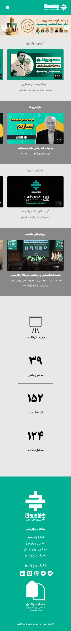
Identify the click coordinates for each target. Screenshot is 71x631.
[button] (38, 33)
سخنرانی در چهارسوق (35, 556)
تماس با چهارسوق (35, 543)
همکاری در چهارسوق (35, 549)
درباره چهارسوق (35, 537)
